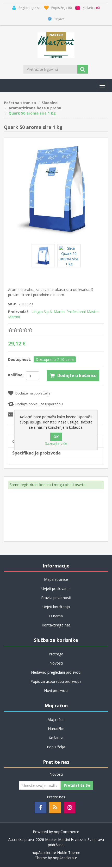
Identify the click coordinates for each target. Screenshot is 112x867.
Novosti (56, 663)
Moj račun (56, 719)
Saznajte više (56, 443)
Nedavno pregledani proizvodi (56, 672)
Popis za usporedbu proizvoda (56, 681)
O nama (56, 615)
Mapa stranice (56, 579)
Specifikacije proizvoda (36, 453)
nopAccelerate (65, 857)
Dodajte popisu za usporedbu (39, 404)
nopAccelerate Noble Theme (56, 852)
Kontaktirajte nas (56, 625)
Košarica (56, 737)
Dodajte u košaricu (77, 375)
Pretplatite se (77, 785)
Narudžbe (56, 728)
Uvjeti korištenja (56, 606)
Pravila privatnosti (56, 597)
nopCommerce (66, 831)
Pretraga (56, 653)
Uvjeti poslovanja (56, 588)
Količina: (15, 374)
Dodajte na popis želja (33, 393)
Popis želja (56, 746)
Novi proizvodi (56, 690)
